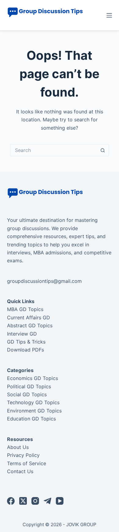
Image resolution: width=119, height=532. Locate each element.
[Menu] (109, 15)
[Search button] (103, 150)
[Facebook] (11, 501)
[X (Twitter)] (23, 501)
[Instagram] (35, 501)
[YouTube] (59, 501)
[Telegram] (47, 501)
